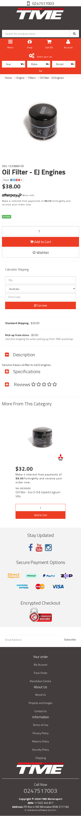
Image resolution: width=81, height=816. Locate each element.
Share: (6, 180)
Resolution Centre (40, 681)
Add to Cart (42, 241)
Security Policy (40, 749)
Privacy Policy (41, 733)
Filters (32, 78)
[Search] (74, 33)
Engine (21, 78)
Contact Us (40, 711)
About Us (40, 695)
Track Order (40, 673)
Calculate (41, 305)
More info (28, 195)
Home (8, 78)
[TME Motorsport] (40, 13)
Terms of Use (40, 725)
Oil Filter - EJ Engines (52, 78)
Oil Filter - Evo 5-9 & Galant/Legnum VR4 (38, 494)
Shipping (40, 758)
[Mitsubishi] (60, 457)
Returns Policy (40, 741)
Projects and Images (40, 703)
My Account (40, 664)
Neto (53, 810)
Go (40, 71)
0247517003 (42, 3)
